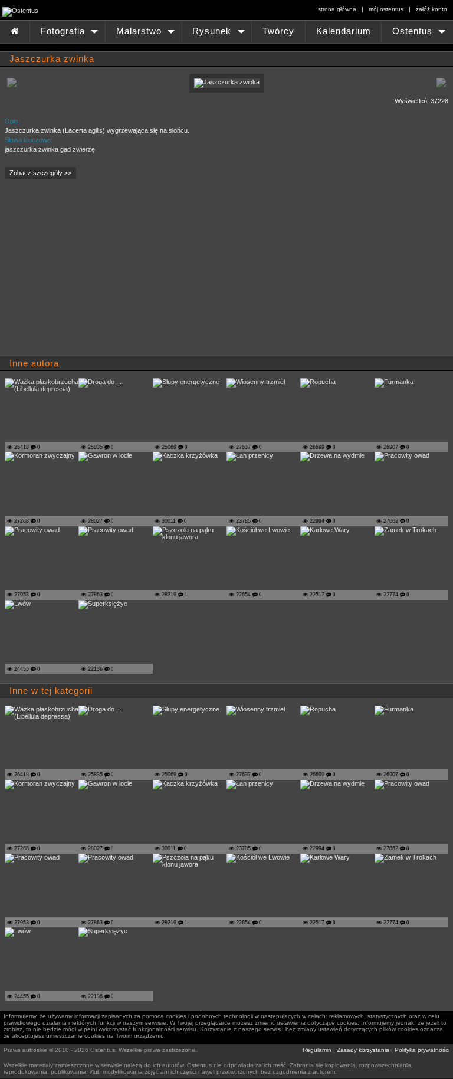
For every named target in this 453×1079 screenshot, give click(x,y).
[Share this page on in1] (142, 103)
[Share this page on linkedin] (100, 103)
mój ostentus (386, 9)
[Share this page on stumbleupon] (164, 103)
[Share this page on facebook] (15, 103)
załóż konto (431, 9)
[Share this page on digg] (185, 103)
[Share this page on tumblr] (121, 103)
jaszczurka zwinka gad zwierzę (50, 149)
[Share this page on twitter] (79, 103)
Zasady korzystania (363, 1050)
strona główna (337, 9)
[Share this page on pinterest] (36, 103)
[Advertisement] (177, 270)
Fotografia (70, 35)
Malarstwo (146, 35)
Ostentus (420, 35)
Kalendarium (343, 31)
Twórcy (278, 31)
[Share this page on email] (206, 103)
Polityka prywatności (422, 1050)
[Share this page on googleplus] (57, 103)
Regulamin (317, 1050)
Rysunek (219, 35)
